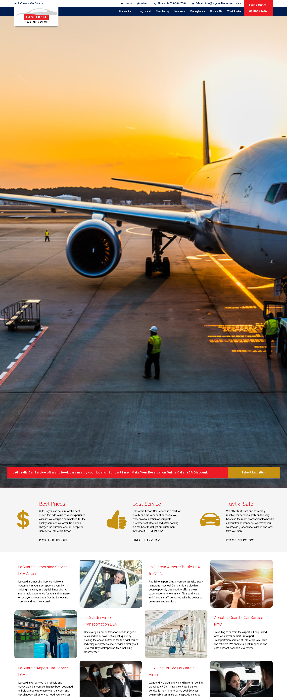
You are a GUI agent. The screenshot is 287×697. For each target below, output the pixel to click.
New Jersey (162, 11)
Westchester (234, 11)
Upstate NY (216, 11)
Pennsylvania (197, 11)
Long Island (144, 11)
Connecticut (125, 11)
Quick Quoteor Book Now (258, 8)
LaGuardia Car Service (30, 3)
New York (179, 11)
